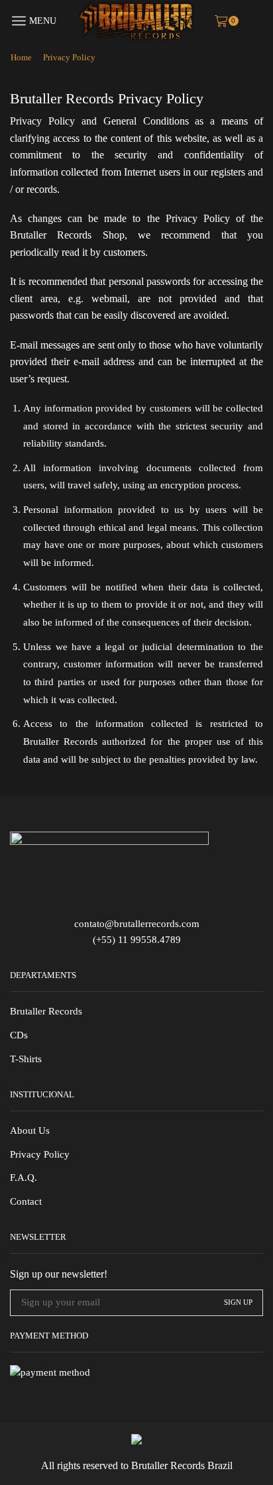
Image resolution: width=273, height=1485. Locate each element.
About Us (30, 1130)
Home (21, 57)
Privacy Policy (40, 1154)
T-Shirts (26, 1059)
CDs (19, 1035)
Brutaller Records (46, 1011)
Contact (26, 1201)
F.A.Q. (23, 1177)
